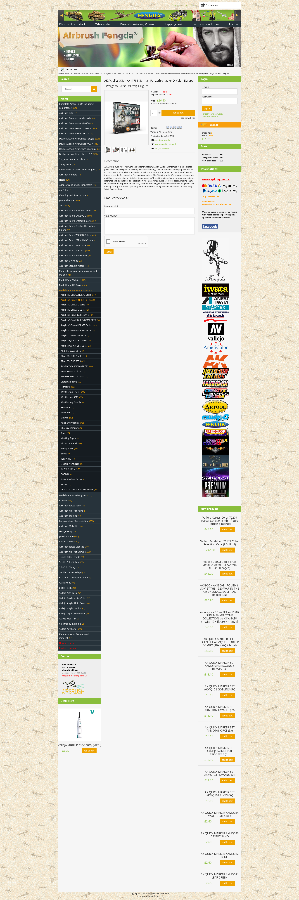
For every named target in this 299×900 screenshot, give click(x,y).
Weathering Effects (71, 391)
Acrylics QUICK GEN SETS (74, 345)
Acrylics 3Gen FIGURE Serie (75, 314)
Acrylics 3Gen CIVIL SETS (73, 335)
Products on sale (67, 648)
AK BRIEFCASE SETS (71, 350)
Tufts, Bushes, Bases (71, 479)
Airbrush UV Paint (68, 260)
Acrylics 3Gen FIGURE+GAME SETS (78, 320)
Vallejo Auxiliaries (68, 628)
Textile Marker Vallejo (70, 572)
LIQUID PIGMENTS (70, 463)
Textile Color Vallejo (69, 562)
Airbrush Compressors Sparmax (76, 128)
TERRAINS (66, 458)
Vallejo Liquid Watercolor (72, 613)
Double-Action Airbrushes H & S (75, 154)
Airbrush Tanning (68, 515)
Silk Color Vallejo (67, 567)
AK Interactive (165, 131)
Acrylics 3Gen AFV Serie (73, 304)
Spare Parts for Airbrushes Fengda (77, 169)
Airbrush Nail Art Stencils (72, 551)
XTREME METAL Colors (72, 376)
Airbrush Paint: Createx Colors (75, 220)
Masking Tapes (68, 438)
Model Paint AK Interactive (73, 290)
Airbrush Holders (68, 174)
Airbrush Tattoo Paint (70, 505)
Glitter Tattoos (66, 541)
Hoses (62, 179)
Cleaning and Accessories (72, 195)
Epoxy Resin (65, 587)
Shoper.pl (158, 896)
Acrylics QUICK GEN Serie (74, 340)
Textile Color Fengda (69, 556)
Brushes (63, 500)
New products (66, 643)
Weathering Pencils (71, 402)
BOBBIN (65, 474)
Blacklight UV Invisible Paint (73, 577)
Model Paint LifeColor (70, 285)
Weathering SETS (69, 397)
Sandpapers (67, 448)
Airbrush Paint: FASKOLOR (73, 245)
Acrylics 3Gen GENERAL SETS (76, 299)
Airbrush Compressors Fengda (75, 118)
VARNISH (65, 412)
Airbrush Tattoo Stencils (71, 546)
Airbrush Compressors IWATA (74, 123)
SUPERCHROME (69, 469)
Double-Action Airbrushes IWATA (76, 143)
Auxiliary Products (70, 422)
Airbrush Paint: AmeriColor (73, 255)
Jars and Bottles (67, 200)
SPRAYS (65, 417)
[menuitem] (72, 24)
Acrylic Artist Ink (67, 618)
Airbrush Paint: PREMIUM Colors (76, 240)
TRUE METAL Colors (71, 371)
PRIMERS (65, 407)
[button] (161, 140)
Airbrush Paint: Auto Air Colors (75, 210)
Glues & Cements (70, 427)
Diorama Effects (69, 381)
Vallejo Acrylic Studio (70, 608)
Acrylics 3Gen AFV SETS (73, 309)
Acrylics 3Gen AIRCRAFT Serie (76, 325)
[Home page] (149, 38)
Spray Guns (65, 164)
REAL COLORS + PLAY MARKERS (77, 489)
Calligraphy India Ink (70, 623)
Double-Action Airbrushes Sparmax (77, 148)
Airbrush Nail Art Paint (71, 510)
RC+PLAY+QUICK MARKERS (74, 366)
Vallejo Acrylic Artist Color (72, 598)
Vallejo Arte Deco (68, 592)
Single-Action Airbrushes (72, 159)
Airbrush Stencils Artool (71, 265)
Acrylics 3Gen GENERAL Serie (76, 294)
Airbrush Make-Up (68, 526)
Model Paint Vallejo (69, 280)
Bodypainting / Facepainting (73, 521)
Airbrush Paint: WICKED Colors (75, 235)
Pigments (65, 386)
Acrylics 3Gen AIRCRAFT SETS (76, 330)
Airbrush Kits (66, 112)
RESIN (64, 484)
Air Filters (64, 190)
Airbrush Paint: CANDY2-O (73, 215)
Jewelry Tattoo (66, 536)
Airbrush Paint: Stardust (71, 250)
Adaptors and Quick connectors (75, 184)
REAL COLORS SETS (71, 361)
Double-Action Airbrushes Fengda (76, 138)
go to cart (206, 138)
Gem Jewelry (65, 531)
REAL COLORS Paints (71, 355)
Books (64, 453)
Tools (62, 205)
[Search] (94, 89)
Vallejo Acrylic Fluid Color (72, 603)
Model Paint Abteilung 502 (73, 495)
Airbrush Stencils (70, 443)
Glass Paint (65, 582)
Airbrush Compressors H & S (74, 133)
